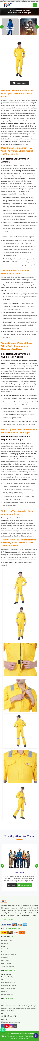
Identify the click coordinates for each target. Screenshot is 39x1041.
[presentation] (2, 27)
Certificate (4, 943)
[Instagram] (11, 1026)
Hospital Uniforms (6, 994)
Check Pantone (6, 963)
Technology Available (7, 966)
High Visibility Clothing (8, 988)
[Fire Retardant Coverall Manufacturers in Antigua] (19, 60)
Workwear (19, 873)
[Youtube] (7, 1026)
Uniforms (4, 991)
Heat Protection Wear (8, 982)
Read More (11, 885)
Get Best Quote (20, 83)
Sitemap (3, 952)
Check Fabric (5, 960)
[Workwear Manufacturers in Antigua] (19, 857)
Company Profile (6, 940)
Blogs (3, 946)
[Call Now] (36, 1035)
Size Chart (4, 957)
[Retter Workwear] (8, 5)
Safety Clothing (6, 974)
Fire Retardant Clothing (8, 985)
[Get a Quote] (3, 1035)
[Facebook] (3, 1026)
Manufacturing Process (8, 954)
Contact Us (4, 949)
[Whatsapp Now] (3, 1029)
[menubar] (35, 5)
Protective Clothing (7, 977)
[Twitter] (15, 1026)
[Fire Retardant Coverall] (20, 587)
